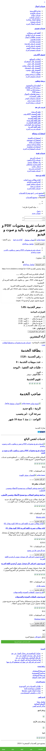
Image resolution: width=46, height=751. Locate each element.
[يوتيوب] (39, 737)
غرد (39, 432)
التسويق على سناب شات (31, 66)
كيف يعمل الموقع (38, 677)
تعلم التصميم (36, 116)
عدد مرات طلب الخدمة (36, 325)
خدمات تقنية (40, 153)
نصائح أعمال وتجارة (33, 20)
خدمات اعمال (40, 6)
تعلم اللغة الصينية (34, 118)
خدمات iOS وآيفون (34, 160)
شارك (42, 432)
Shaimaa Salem (39, 619)
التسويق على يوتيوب (33, 70)
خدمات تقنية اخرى (34, 171)
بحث (31, 749)
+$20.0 (20, 323)
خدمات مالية (36, 15)
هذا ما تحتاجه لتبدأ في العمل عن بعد (28, 660)
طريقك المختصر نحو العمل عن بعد (28, 658)
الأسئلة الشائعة (39, 704)
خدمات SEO (36, 72)
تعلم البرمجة (36, 112)
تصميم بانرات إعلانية (33, 35)
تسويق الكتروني (39, 55)
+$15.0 (20, 321)
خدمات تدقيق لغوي (33, 184)
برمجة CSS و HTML (33, 88)
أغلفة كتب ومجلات (34, 33)
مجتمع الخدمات (40, 682)
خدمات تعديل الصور (33, 48)
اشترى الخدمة (39, 244)
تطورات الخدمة (39, 316)
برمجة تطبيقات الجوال (32, 94)
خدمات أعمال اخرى (33, 24)
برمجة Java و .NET (34, 90)
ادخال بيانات (36, 166)
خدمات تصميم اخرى (33, 50)
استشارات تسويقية (34, 140)
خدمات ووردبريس (34, 100)
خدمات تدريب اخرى (33, 129)
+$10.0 (20, 319)
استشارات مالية (35, 142)
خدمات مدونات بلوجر (33, 98)
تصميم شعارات (35, 41)
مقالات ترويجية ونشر (33, 74)
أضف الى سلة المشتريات (36, 331)
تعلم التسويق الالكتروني (32, 114)
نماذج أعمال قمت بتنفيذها (31, 691)
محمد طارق (40, 586)
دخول (39, 211)
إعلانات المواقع (35, 59)
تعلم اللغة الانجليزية (34, 123)
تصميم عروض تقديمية (33, 44)
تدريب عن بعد (40, 107)
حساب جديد (36, 213)
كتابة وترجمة (40, 175)
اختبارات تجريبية (35, 169)
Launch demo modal (37, 625)
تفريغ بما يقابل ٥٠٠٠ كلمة (33, 323)
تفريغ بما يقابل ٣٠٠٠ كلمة (33, 319)
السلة (22, 749)
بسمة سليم (40, 240)
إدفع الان (37, 637)
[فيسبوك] (44, 737)
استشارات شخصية (34, 147)
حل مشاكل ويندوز (34, 162)
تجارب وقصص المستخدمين (30, 693)
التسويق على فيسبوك (33, 68)
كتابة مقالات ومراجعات (32, 180)
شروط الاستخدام (39, 671)
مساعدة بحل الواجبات (33, 125)
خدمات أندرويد (35, 158)
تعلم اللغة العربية (34, 127)
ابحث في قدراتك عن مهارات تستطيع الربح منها (23, 662)
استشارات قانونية (34, 138)
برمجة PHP (36, 92)
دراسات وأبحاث (35, 17)
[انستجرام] (37, 737)
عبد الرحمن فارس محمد (36, 550)
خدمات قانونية (35, 13)
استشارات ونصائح (38, 133)
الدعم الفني (41, 697)
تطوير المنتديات (35, 96)
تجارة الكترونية (35, 11)
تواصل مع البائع (28, 244)
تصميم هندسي (35, 39)
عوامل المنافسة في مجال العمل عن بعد (26, 653)
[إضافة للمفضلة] (33, 479)
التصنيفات (40, 749)
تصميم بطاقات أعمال (33, 37)
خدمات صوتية (35, 22)
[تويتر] (42, 737)
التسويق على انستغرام (32, 61)
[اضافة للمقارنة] (30, 479)
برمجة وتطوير (40, 81)
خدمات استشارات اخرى (32, 149)
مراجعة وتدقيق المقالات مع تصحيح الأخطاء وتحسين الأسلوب (23, 495)
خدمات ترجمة (35, 186)
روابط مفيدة (41, 666)
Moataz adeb (40, 517)
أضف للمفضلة (40, 264)
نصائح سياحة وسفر (34, 144)
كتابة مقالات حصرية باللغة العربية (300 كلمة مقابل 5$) (25, 528)
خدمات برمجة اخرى (33, 103)
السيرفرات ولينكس (33, 164)
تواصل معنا (41, 702)
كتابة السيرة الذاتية (34, 182)
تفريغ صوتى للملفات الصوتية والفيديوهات (30, 597)
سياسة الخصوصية (38, 673)
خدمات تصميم (40, 28)
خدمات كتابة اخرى (34, 188)
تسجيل (3, 749)
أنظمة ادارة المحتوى (33, 85)
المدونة (43, 649)
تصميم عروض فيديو (33, 46)
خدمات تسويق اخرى (33, 76)
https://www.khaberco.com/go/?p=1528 (16, 269)
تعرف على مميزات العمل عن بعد (28, 656)
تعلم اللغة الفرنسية (34, 120)
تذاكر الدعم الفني (38, 706)
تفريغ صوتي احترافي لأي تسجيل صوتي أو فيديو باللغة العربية (23, 564)
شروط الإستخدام (39, 675)
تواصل (7, 403)
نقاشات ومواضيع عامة (32, 688)
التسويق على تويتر (34, 64)
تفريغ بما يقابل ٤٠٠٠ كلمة (33, 321)
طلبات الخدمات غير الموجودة (30, 686)
